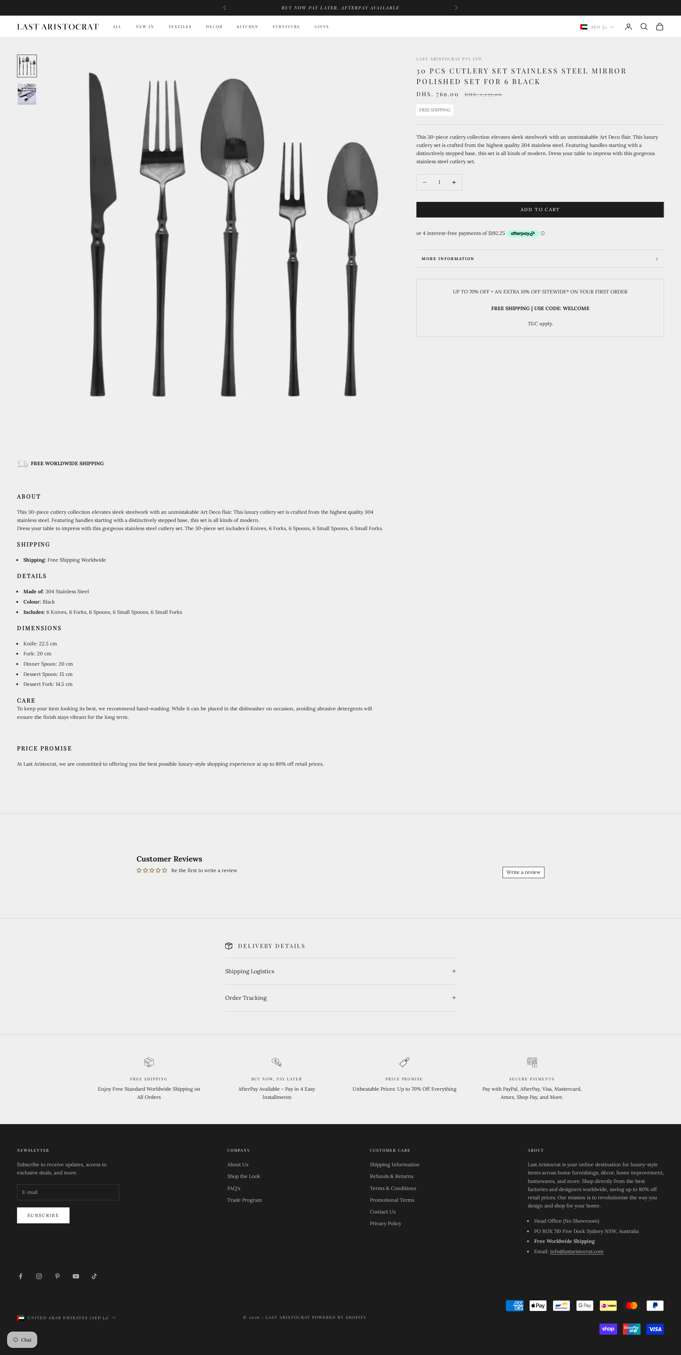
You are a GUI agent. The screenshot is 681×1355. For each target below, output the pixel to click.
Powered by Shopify (339, 1317)
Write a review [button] (523, 872)
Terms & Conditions (393, 1188)
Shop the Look (243, 1176)
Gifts (322, 26)
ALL (117, 26)
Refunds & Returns (391, 1176)
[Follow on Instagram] (39, 1276)
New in (145, 26)
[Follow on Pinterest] (57, 1276)
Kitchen (248, 26)
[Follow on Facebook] (20, 1276)
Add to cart (540, 209)
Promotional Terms (392, 1200)
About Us (237, 1164)
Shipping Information (395, 1164)
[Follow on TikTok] (94, 1276)
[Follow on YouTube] (75, 1276)
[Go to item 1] (27, 66)
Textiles (180, 26)
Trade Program (244, 1200)
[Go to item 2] (27, 94)
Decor (214, 26)
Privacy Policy (385, 1223)
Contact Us (382, 1211)
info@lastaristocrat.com (577, 1251)
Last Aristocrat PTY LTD (449, 58)
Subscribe (43, 1215)
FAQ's (233, 1188)
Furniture (286, 26)
